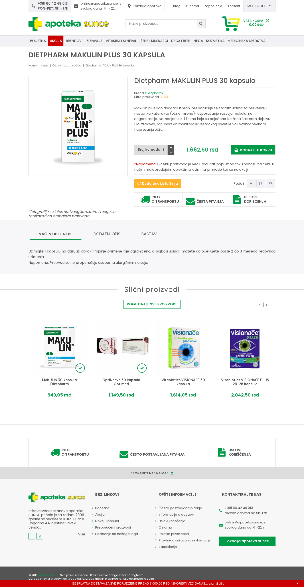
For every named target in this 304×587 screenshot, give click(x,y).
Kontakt (233, 6)
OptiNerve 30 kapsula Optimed (121, 382)
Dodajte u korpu (255, 150)
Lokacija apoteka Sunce (247, 541)
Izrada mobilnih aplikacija (103, 579)
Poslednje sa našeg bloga (116, 533)
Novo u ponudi (107, 521)
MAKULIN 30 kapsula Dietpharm (59, 382)
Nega (198, 40)
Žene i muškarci (154, 40)
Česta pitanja (210, 201)
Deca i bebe (181, 40)
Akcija (56, 40)
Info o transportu (165, 199)
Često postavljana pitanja (157, 454)
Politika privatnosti (174, 533)
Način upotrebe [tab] (56, 234)
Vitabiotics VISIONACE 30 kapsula (183, 382)
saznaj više (216, 583)
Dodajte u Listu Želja (160, 183)
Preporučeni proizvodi (113, 527)
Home (32, 65)
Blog (176, 6)
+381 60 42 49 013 (239, 507)
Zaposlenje (213, 6)
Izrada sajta (76, 579)
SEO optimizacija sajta (138, 579)
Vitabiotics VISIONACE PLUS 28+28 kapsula (245, 382)
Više (81, 534)
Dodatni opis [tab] (106, 234)
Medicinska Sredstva (246, 40)
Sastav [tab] (149, 234)
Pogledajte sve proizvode (152, 304)
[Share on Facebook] (251, 183)
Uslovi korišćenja (255, 199)
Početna (38, 40)
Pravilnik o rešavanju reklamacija (185, 540)
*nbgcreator (117, 575)
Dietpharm (154, 93)
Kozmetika (215, 40)
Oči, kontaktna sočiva (66, 65)
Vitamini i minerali (122, 40)
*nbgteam (136, 575)
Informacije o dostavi (176, 514)
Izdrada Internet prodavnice (47, 579)
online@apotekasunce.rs (245, 522)
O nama (192, 6)
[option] (59, 361)
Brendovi (74, 40)
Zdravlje (94, 40)
